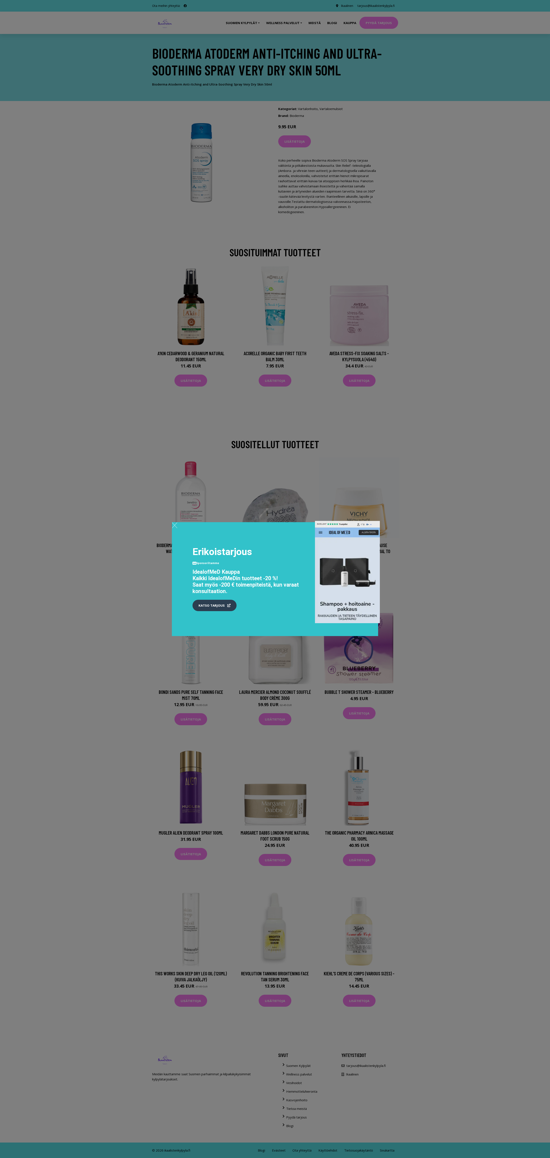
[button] (214, 605)
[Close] (174, 525)
